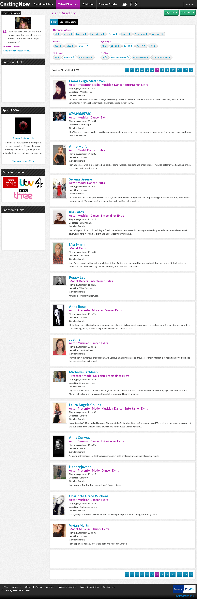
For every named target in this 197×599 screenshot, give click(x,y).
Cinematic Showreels (23, 138)
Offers (28, 586)
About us (16, 586)
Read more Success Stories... (17, 50)
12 (185, 70)
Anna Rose (77, 306)
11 (179, 70)
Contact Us (109, 586)
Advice (38, 586)
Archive (50, 586)
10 (173, 70)
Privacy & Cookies (67, 586)
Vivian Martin (79, 525)
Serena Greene (80, 179)
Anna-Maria (78, 146)
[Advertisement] (122, 559)
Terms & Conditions (89, 586)
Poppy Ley (77, 277)
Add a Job (88, 4)
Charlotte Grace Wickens (88, 496)
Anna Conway (80, 437)
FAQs (5, 586)
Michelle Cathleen (83, 372)
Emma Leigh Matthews (87, 81)
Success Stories (108, 4)
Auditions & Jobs (43, 4)
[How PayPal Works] (184, 592)
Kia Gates (76, 212)
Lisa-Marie (77, 244)
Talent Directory (68, 4)
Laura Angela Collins (85, 405)
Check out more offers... (23, 161)
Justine (74, 339)
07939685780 (80, 114)
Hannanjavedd (80, 467)
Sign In (189, 4)
